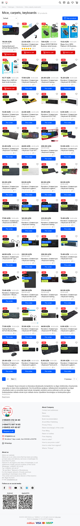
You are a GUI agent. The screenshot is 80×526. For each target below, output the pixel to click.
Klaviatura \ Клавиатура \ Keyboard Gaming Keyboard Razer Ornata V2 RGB (49, 223)
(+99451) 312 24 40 (11, 420)
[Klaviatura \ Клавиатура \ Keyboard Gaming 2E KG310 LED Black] (30, 67)
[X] (21, 488)
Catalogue (11, 7)
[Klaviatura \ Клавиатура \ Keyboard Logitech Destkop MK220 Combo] (30, 349)
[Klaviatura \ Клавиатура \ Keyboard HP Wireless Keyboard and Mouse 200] (49, 315)
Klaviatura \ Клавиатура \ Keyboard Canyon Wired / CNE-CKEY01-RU (10, 115)
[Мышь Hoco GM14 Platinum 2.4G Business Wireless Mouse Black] (69, 31)
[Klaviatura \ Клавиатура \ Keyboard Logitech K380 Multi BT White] (30, 171)
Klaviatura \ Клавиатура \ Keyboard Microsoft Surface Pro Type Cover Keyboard (30, 296)
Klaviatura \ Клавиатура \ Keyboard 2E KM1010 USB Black (10, 222)
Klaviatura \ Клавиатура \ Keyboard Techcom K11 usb (49, 364)
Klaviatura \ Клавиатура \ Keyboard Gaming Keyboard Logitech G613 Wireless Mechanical (49, 259)
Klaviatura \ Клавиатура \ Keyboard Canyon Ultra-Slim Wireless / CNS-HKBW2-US (30, 115)
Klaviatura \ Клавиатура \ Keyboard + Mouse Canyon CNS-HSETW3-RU (10, 294)
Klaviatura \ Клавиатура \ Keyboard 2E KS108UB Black (69, 81)
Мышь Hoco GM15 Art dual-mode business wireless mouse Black (9, 81)
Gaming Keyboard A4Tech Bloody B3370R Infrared (10, 47)
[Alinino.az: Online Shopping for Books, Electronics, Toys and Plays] (6, 2)
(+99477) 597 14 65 (11, 424)
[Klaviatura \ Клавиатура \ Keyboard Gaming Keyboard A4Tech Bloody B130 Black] (69, 279)
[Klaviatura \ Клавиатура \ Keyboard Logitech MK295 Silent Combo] (49, 171)
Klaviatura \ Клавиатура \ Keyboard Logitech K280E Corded (69, 364)
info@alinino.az (10, 436)
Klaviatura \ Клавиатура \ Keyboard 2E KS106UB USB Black (69, 115)
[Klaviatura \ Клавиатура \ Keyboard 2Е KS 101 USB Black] (69, 207)
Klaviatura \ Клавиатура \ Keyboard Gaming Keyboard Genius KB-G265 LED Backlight (69, 149)
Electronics (19, 7)
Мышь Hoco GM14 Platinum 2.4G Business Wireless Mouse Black (68, 45)
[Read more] (6, 397)
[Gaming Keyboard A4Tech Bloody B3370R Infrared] (10, 31)
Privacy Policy (47, 425)
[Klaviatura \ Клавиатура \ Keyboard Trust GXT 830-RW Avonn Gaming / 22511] (30, 135)
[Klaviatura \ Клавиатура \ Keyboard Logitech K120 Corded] (69, 315)
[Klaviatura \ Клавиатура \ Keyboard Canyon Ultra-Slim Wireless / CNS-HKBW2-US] (30, 101)
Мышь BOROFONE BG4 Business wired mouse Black (49, 45)
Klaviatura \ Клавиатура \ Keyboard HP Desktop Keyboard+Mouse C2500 (30, 330)
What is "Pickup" (48, 448)
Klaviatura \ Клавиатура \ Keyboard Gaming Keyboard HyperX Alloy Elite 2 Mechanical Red (49, 151)
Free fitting (45, 431)
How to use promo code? (51, 442)
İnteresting (45, 416)
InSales (51, 519)
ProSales (35, 519)
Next (12, 379)
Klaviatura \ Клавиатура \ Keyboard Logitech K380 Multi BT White (30, 187)
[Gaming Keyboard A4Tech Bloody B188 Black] (10, 315)
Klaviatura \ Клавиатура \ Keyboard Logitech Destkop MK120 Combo (10, 364)
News (44, 413)
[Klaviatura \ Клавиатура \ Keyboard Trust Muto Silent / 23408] (10, 135)
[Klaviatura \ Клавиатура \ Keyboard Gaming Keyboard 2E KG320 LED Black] (49, 67)
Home (4, 7)
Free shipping (47, 436)
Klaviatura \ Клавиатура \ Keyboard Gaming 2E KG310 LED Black (30, 81)
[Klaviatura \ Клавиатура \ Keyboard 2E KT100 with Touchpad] (49, 101)
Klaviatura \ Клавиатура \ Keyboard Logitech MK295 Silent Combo (49, 187)
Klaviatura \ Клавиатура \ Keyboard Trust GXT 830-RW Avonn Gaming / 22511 (30, 149)
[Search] (60, 2)
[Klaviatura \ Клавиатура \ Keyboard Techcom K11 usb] (49, 349)
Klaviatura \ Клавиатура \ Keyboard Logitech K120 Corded (69, 330)
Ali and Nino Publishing (50, 422)
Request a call (8, 431)
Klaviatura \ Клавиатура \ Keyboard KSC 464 (30, 45)
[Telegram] (27, 488)
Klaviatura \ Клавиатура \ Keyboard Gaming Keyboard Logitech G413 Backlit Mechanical (49, 296)
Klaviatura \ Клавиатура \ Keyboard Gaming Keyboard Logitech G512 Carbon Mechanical (30, 259)
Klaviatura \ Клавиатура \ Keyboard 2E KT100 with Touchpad (49, 115)
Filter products (71, 18)
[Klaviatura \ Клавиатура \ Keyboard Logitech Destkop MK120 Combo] (10, 349)
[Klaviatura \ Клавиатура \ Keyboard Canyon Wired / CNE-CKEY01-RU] (10, 101)
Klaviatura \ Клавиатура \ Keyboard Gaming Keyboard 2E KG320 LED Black (49, 81)
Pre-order (28, 88)
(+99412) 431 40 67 (11, 427)
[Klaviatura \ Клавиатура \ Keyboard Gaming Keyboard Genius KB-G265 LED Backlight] (69, 135)
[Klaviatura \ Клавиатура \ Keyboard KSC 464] (30, 31)
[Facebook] (4, 488)
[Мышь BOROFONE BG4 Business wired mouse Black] (49, 31)
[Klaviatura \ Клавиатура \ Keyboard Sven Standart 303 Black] (69, 243)
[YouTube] (15, 488)
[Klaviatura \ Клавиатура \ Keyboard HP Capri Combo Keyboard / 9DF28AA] (10, 243)
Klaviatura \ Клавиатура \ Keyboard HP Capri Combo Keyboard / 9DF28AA (10, 258)
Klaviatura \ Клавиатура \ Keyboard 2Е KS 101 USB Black (69, 222)
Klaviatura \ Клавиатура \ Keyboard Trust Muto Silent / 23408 (10, 149)
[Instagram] (10, 488)
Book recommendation (50, 419)
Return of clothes (48, 433)
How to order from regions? (51, 445)
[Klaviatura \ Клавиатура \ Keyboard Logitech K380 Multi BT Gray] (10, 171)
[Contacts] (64, 2)
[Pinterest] (32, 488)
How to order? (47, 439)
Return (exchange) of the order (53, 428)
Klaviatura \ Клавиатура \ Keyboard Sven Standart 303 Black (69, 258)
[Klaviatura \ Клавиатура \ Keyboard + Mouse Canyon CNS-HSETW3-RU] (10, 279)
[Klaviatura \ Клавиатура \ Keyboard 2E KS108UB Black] (69, 67)
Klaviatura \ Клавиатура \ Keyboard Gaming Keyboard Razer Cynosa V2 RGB (30, 223)
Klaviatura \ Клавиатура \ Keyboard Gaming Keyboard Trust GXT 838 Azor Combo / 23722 (69, 187)
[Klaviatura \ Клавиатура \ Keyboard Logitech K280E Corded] (69, 349)
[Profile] (68, 2)
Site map (58, 517)
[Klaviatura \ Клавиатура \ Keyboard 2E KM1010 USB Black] (10, 207)
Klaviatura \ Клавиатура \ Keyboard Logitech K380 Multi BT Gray (10, 187)
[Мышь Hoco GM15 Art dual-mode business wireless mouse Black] (10, 67)
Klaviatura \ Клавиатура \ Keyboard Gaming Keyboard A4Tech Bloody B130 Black (69, 296)
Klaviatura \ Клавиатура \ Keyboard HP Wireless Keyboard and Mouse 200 (49, 330)
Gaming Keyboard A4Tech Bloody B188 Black (9, 330)
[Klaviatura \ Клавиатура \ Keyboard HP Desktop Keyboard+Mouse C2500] (30, 315)
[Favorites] (17, 23)
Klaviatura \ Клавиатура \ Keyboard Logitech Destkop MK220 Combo (30, 364)
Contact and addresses (50, 410)
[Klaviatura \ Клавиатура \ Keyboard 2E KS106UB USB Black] (69, 101)
